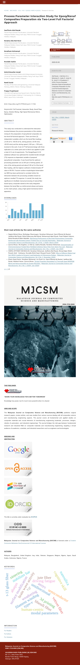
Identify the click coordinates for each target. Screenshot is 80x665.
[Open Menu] (4, 2)
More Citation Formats (61, 103)
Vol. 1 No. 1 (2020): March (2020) (29, 10)
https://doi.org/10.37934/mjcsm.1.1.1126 (22, 104)
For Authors (7, 634)
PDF (56, 50)
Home (6, 10)
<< (5, 269)
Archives (13, 10)
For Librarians (8, 637)
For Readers (8, 630)
